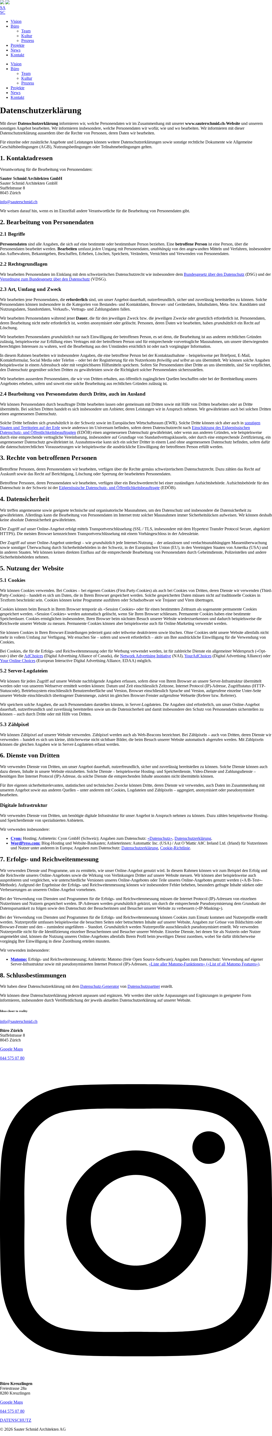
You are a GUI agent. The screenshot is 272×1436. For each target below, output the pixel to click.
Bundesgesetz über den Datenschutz (214, 274)
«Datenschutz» (159, 838)
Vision (16, 21)
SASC (3, 10)
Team (26, 31)
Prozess (27, 40)
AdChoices (33, 656)
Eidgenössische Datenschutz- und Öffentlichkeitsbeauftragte (109, 487)
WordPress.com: (25, 843)
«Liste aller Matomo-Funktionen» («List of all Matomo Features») (204, 964)
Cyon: (16, 838)
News (15, 50)
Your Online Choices (17, 660)
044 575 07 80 (12, 1058)
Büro (15, 26)
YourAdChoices (197, 656)
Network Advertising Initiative (145, 656)
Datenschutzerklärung (193, 838)
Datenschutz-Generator (99, 986)
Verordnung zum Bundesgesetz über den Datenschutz (45, 279)
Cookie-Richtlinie (175, 848)
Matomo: (19, 959)
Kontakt (17, 55)
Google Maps (11, 1049)
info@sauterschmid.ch (18, 202)
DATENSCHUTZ (15, 1420)
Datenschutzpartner (144, 986)
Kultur (26, 35)
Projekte (17, 45)
